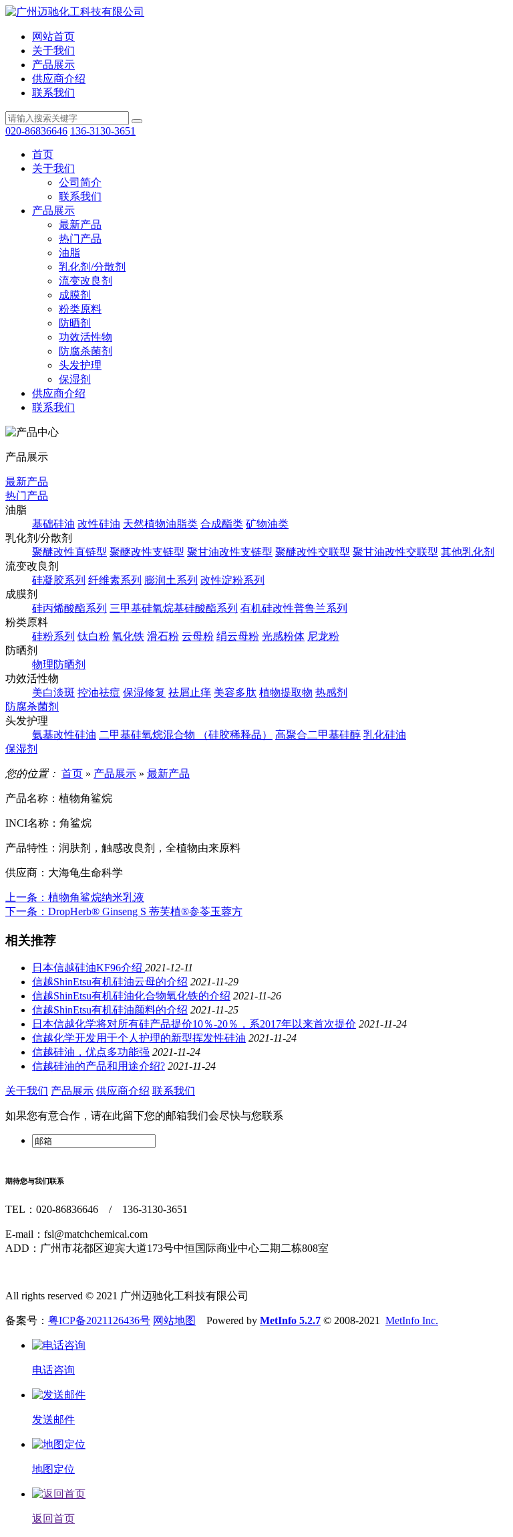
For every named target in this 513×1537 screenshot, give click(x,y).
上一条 (74, 897)
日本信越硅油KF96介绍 (88, 967)
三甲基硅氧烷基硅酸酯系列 (174, 608)
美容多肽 (235, 692)
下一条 (123, 911)
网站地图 (174, 1320)
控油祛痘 (98, 692)
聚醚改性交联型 (312, 552)
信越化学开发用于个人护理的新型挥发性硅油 (139, 1038)
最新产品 (80, 224)
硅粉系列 (53, 636)
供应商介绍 (59, 78)
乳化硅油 (384, 734)
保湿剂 (75, 379)
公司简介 (80, 182)
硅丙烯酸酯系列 (69, 608)
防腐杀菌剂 (85, 351)
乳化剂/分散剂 (92, 266)
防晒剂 (75, 323)
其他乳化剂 (467, 552)
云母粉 (198, 636)
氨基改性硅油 (64, 734)
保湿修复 (144, 692)
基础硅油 (53, 524)
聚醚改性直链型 (69, 552)
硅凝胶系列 (59, 580)
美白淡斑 (53, 692)
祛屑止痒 (189, 692)
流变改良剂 (85, 281)
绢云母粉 (237, 636)
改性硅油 (98, 524)
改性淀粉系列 (232, 580)
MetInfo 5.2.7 (290, 1320)
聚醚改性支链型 (147, 552)
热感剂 (331, 692)
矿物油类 (267, 524)
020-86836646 (36, 131)
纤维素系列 (115, 580)
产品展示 (53, 64)
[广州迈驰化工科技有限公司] (74, 11)
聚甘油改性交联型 (395, 552)
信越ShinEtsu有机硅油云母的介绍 (110, 981)
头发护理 (80, 365)
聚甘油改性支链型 (230, 552)
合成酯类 (221, 524)
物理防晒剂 (59, 664)
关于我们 (53, 50)
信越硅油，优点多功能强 (91, 1052)
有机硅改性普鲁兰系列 (293, 608)
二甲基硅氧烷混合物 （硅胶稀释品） (186, 734)
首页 (42, 154)
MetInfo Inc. (411, 1320)
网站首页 (53, 36)
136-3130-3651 (103, 131)
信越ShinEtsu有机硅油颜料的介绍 (110, 1010)
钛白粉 (93, 636)
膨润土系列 (171, 580)
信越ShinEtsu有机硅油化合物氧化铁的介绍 (131, 995)
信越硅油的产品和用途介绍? (98, 1066)
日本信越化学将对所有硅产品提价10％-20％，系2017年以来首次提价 (194, 1024)
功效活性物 (85, 337)
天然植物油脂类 (160, 524)
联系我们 (53, 92)
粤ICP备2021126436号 (99, 1320)
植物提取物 (286, 692)
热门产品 (80, 238)
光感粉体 (283, 636)
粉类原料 (80, 309)
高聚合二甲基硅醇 (318, 734)
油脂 (69, 252)
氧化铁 (128, 636)
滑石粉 (163, 636)
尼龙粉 (323, 636)
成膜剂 (75, 295)
